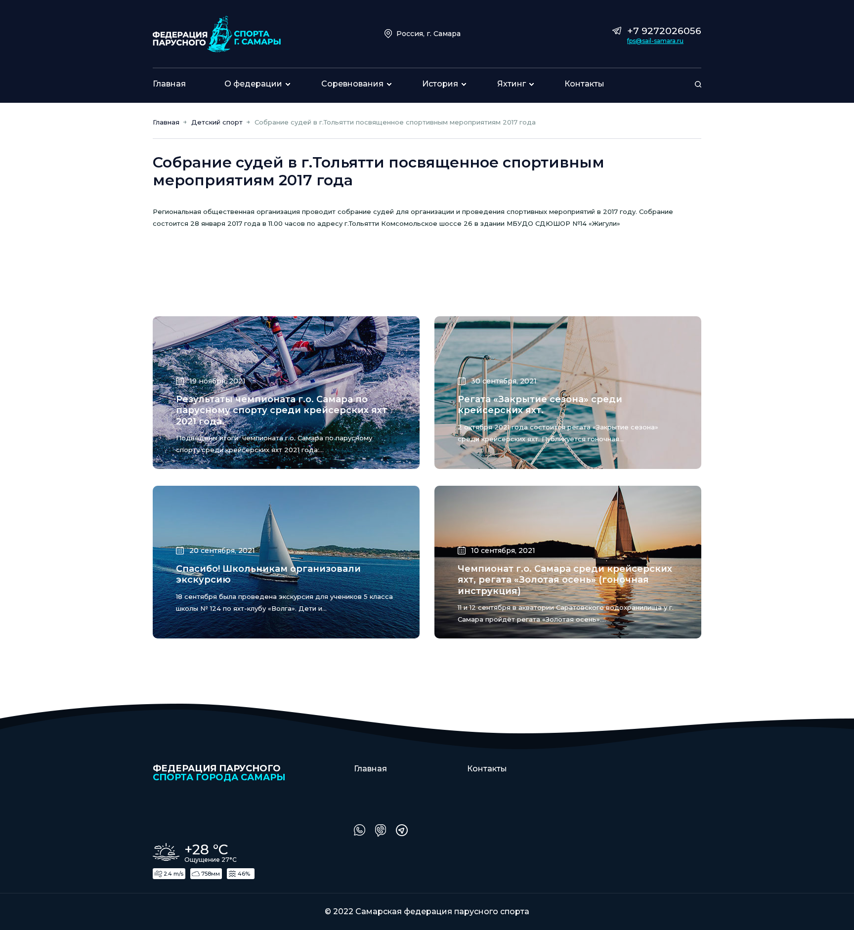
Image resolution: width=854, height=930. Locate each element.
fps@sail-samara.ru (655, 41)
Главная (169, 83)
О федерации (253, 83)
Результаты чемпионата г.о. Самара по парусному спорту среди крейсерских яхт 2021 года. (281, 410)
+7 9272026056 (664, 31)
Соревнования (352, 83)
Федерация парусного (219, 772)
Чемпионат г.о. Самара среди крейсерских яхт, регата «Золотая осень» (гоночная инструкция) (565, 579)
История (440, 83)
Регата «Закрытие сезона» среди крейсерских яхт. (540, 405)
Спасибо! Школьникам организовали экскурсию (268, 574)
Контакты (584, 83)
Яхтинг (511, 83)
